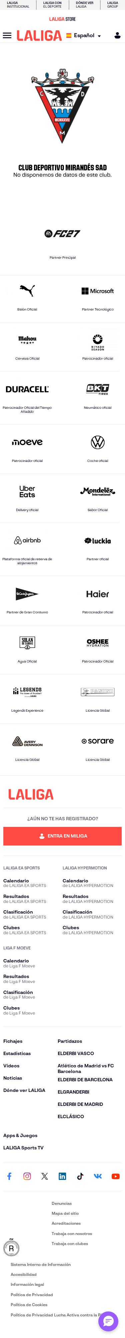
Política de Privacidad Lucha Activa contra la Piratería (63, 1315)
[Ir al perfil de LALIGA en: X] (45, 1177)
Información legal (27, 1284)
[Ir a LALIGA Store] (62, 19)
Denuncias (62, 1203)
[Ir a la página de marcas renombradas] (26, 1247)
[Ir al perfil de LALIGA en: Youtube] (116, 1177)
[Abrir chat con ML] (108, 1321)
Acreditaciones (66, 1223)
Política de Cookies (29, 1304)
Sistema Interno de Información (41, 1264)
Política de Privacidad (32, 1295)
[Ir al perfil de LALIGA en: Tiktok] (80, 1177)
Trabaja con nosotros (72, 1233)
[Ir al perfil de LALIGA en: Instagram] (27, 1177)
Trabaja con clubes (70, 1243)
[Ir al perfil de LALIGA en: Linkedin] (63, 1177)
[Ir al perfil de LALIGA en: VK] (98, 1177)
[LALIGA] (39, 35)
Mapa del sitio (65, 1213)
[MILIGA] (115, 35)
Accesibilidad (24, 1274)
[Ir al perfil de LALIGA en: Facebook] (9, 1177)
